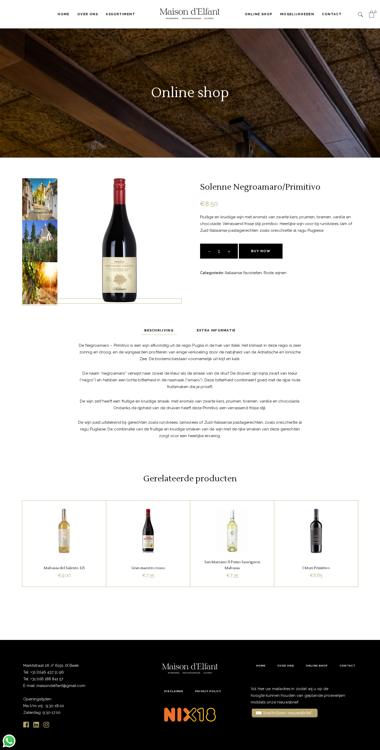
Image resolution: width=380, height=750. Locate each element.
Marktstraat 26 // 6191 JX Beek (51, 665)
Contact (347, 665)
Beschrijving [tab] (158, 330)
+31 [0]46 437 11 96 (46, 672)
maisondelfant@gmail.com (60, 685)
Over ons (285, 665)
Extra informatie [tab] (216, 330)
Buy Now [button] (64, 572)
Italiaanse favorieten (243, 272)
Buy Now (260, 251)
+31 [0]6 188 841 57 (46, 679)
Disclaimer (173, 691)
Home (260, 665)
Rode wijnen (275, 272)
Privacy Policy (208, 691)
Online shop (317, 665)
